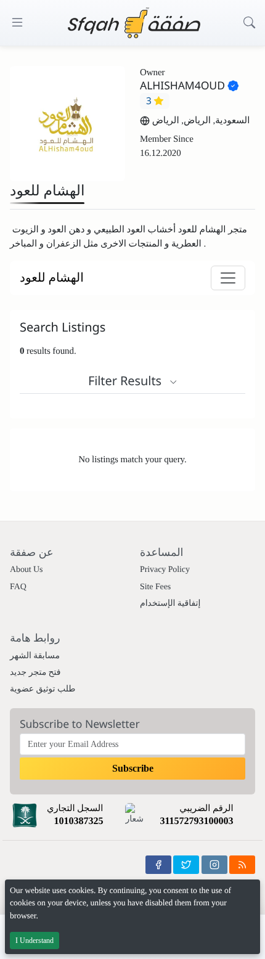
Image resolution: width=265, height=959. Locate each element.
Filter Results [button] (126, 380)
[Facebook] (158, 864)
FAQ (18, 587)
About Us (26, 569)
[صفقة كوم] (134, 22)
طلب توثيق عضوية (42, 689)
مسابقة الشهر (35, 656)
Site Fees (155, 587)
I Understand (34, 940)
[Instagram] (214, 864)
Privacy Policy (165, 569)
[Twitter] (186, 864)
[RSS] (242, 864)
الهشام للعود (52, 278)
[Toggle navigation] (228, 278)
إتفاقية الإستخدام (170, 603)
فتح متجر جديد (35, 672)
